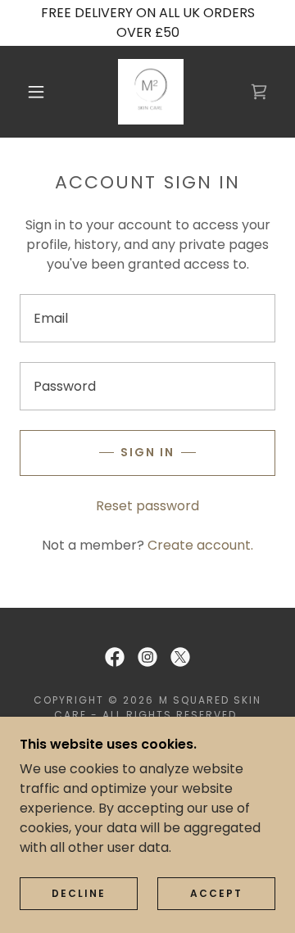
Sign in (147, 452)
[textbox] (147, 318)
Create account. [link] (200, 545)
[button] (36, 91)
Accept (216, 893)
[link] (151, 92)
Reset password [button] (147, 505)
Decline (79, 893)
